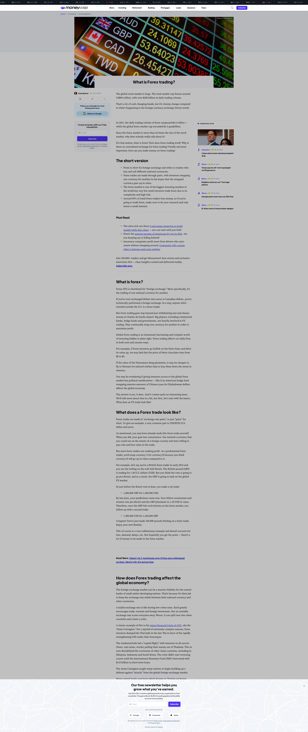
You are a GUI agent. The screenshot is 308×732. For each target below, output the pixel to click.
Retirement (137, 8)
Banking (151, 8)
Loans (178, 8)
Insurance (191, 8)
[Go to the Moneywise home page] (74, 8)
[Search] (232, 7)
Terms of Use (158, 721)
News (111, 8)
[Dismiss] (304, 686)
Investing (122, 8)
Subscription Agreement (171, 721)
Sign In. (160, 727)
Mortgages (165, 8)
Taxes (203, 8)
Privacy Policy (155, 723)
